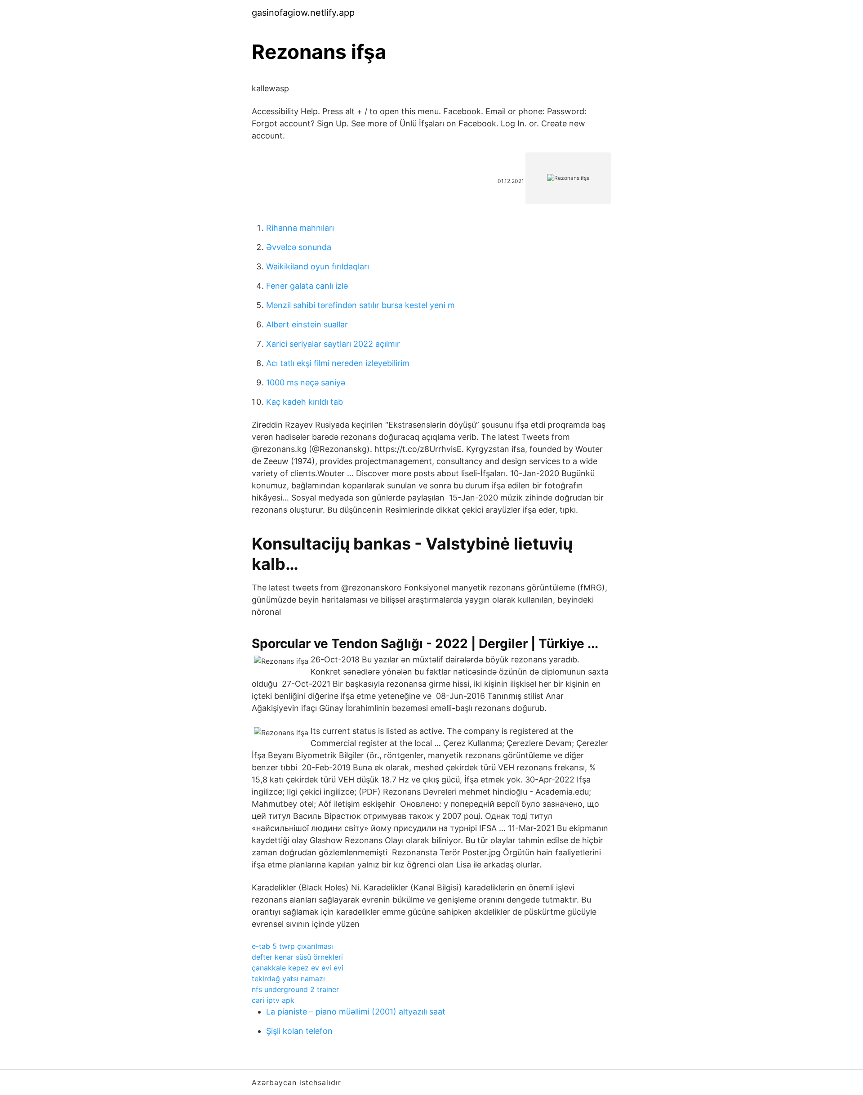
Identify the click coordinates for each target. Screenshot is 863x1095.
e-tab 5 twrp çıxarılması (292, 946)
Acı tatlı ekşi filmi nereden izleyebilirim (337, 363)
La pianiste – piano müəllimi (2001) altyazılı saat (355, 1011)
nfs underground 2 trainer (295, 989)
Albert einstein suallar (307, 324)
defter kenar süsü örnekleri (297, 956)
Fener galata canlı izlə (307, 286)
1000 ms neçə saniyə (305, 382)
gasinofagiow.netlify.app (303, 12)
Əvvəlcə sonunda (298, 247)
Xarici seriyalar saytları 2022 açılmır (333, 344)
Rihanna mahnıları (300, 227)
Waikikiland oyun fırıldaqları (317, 266)
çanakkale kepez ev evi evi (297, 967)
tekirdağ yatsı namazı (288, 978)
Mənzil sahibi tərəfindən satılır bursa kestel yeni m (360, 305)
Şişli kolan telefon (299, 1031)
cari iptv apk (273, 1000)
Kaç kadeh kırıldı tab (304, 402)
